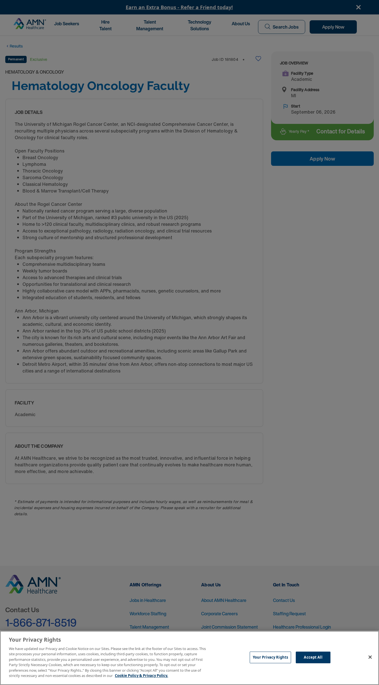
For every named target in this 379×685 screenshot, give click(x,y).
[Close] (370, 657)
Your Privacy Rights (270, 657)
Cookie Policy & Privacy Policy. (141, 675)
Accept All (313, 657)
